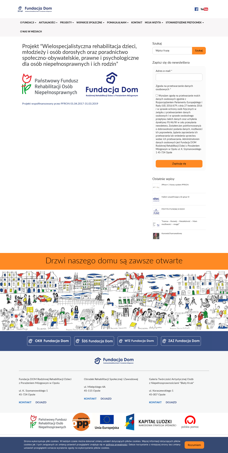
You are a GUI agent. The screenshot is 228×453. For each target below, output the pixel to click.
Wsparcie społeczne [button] (89, 23)
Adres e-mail (164, 71)
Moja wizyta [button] (153, 23)
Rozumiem (194, 445)
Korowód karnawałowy (172, 233)
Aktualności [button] (47, 23)
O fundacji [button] (27, 23)
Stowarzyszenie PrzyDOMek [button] (184, 23)
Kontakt (136, 23)
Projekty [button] (66, 23)
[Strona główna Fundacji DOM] (114, 360)
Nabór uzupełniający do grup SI (175, 197)
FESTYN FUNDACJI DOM (173, 209)
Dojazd (41, 402)
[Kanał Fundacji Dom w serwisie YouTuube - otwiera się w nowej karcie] (203, 9)
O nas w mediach (31, 32)
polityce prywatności (116, 444)
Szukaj (199, 50)
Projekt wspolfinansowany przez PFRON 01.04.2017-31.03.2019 (60, 103)
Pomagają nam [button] (117, 23)
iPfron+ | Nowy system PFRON (175, 185)
